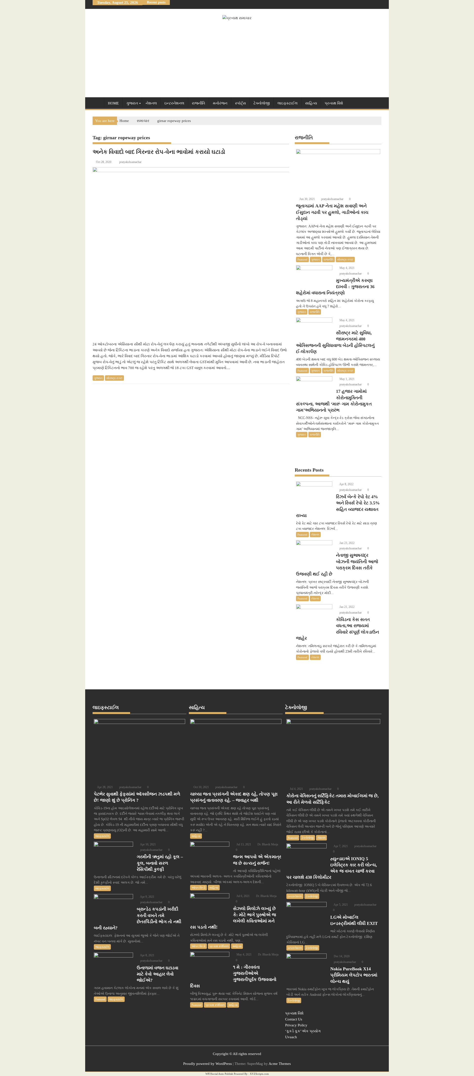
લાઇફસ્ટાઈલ (287, 103)
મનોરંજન (220, 103)
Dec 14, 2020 (341, 956)
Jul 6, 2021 (243, 896)
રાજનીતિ (198, 103)
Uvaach (291, 1037)
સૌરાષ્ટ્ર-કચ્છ (114, 378)
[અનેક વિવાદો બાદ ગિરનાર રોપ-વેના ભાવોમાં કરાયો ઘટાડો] (219, 251)
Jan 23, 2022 (347, 543)
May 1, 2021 (347, 379)
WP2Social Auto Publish (219, 1073)
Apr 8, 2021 (146, 955)
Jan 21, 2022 (347, 607)
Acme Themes (280, 1064)
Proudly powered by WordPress (207, 1064)
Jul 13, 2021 (243, 844)
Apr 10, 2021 (147, 844)
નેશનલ (151, 103)
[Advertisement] (237, 58)
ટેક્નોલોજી (262, 103)
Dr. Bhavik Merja (267, 844)
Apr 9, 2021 (146, 896)
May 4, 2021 (347, 268)
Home (113, 103)
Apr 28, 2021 (105, 787)
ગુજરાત (132, 103)
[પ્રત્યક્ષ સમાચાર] (97, 102)
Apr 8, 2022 (346, 484)
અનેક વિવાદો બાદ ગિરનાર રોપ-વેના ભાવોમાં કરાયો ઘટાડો (159, 152)
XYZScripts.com (259, 1073)
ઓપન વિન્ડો (198, 887)
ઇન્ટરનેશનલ (174, 103)
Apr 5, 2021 (340, 904)
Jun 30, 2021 (307, 199)
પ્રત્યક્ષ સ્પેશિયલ (219, 946)
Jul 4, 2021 (296, 789)
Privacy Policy (296, 1025)
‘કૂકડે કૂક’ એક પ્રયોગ (303, 1031)
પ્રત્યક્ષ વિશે (334, 103)
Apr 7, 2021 (340, 846)
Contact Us (293, 1019)
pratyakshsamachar (130, 162)
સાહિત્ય (311, 103)
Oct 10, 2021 (201, 787)
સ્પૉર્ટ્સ (240, 103)
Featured (302, 259)
